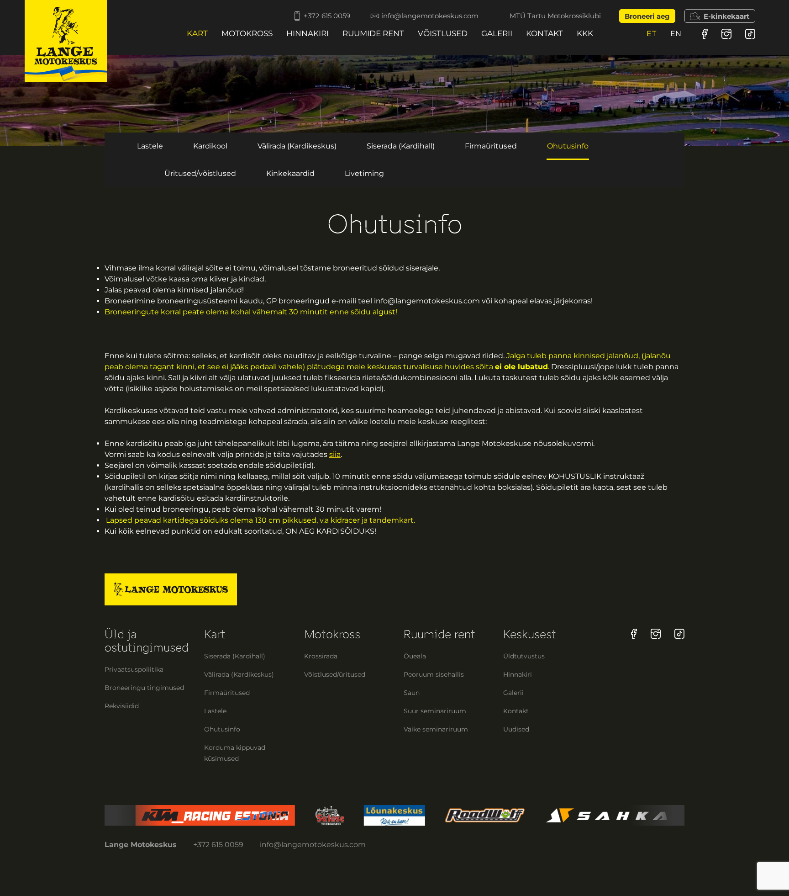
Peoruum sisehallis (434, 674)
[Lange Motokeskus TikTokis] (750, 33)
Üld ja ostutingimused (147, 641)
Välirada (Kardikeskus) (297, 146)
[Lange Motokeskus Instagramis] (726, 33)
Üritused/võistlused (200, 173)
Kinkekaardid (290, 173)
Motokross (247, 33)
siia (335, 454)
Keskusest (529, 634)
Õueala (415, 656)
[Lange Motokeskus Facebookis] (705, 33)
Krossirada (320, 656)
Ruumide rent (373, 33)
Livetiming (364, 173)
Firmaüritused (491, 146)
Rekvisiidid (122, 706)
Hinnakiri (307, 33)
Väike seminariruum (436, 729)
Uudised (516, 729)
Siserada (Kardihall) (401, 146)
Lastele (150, 146)
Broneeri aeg (647, 16)
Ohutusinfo (568, 146)
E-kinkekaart (727, 16)
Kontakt (544, 33)
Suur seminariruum (435, 711)
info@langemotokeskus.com (430, 16)
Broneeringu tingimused (144, 688)
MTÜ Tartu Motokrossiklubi (555, 16)
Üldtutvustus (524, 656)
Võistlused (443, 33)
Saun (412, 693)
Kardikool (210, 146)
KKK (585, 33)
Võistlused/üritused (334, 674)
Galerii (496, 33)
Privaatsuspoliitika (134, 669)
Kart (197, 33)
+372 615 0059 (327, 16)
